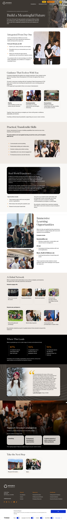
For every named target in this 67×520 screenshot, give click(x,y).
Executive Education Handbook (56, 498)
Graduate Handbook (54, 496)
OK (58, 511)
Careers (21, 496)
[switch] (32, 518)
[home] (7, 3)
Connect (21, 498)
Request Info (51, 1)
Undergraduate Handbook (55, 494)
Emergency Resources (37, 498)
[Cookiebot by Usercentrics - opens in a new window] (6, 518)
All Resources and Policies (38, 496)
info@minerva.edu (7, 498)
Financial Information (37, 494)
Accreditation (22, 494)
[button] (34, 4)
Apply (44, 1)
